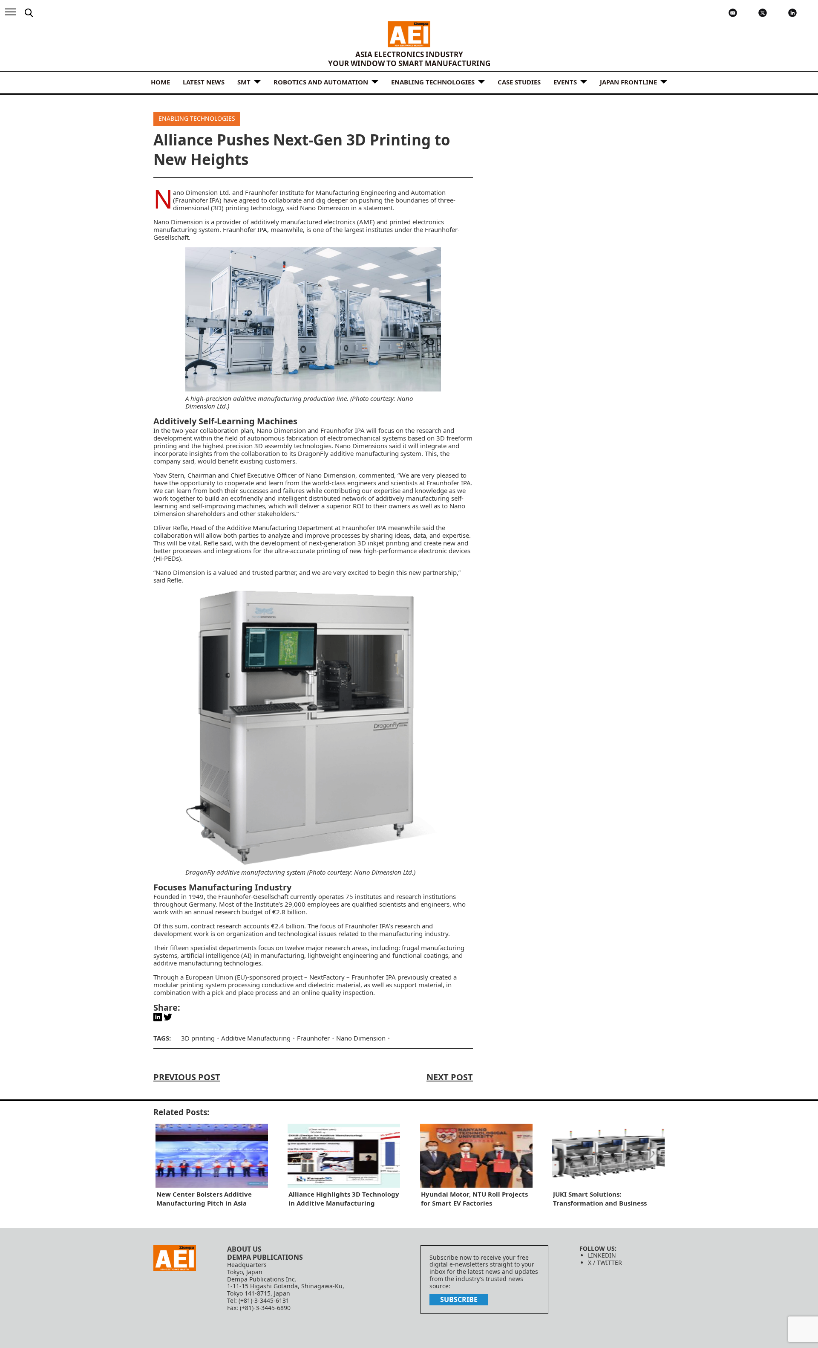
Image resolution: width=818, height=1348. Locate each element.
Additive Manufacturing (256, 1038)
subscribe (459, 1299)
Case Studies (519, 82)
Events (565, 82)
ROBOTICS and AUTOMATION (321, 82)
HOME (160, 82)
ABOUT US (244, 1249)
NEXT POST (449, 1077)
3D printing (198, 1038)
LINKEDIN (602, 1255)
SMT (244, 82)
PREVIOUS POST (186, 1077)
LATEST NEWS (204, 82)
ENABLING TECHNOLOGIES (433, 82)
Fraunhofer (313, 1038)
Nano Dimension (361, 1038)
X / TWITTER (605, 1262)
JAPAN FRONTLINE (628, 82)
